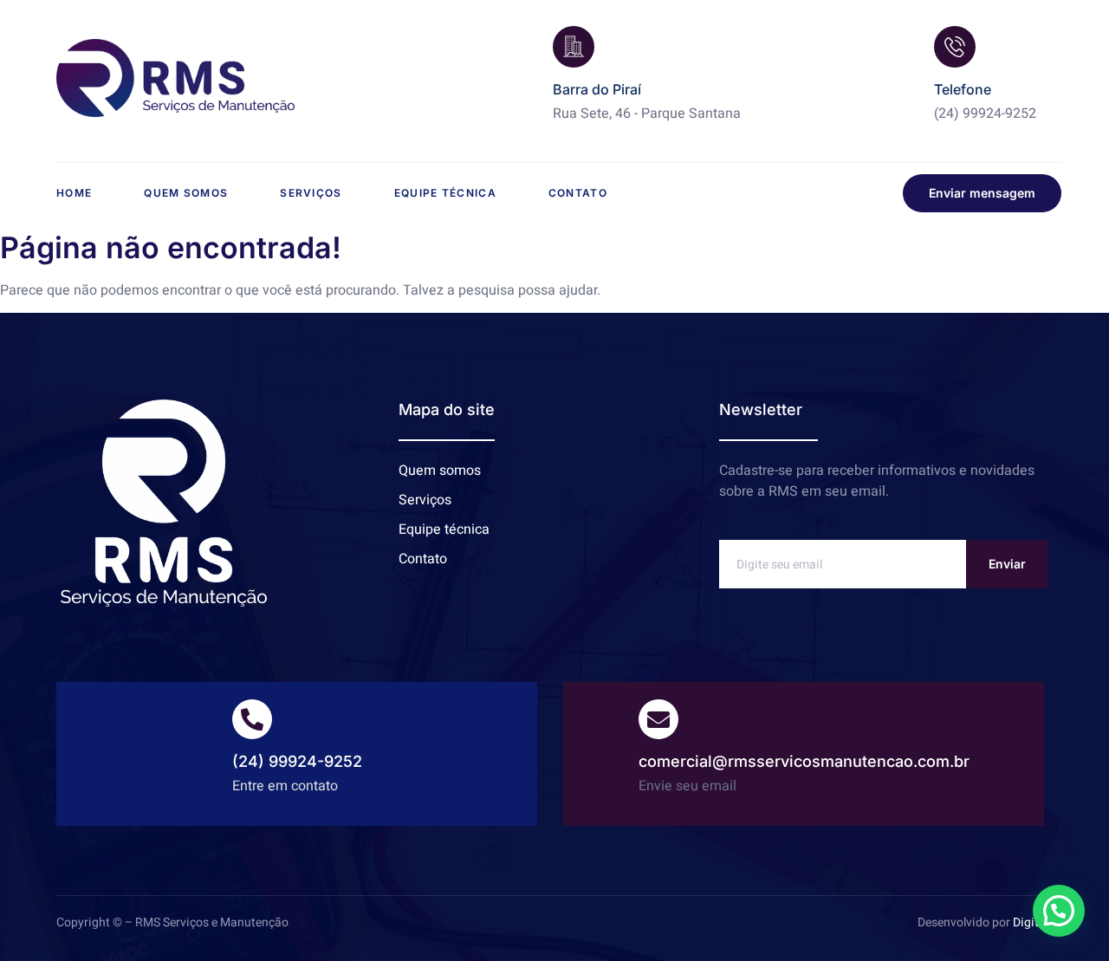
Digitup (1033, 922)
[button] (1059, 911)
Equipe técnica (445, 192)
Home (74, 192)
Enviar (1007, 563)
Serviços (310, 192)
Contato (577, 192)
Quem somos (186, 192)
